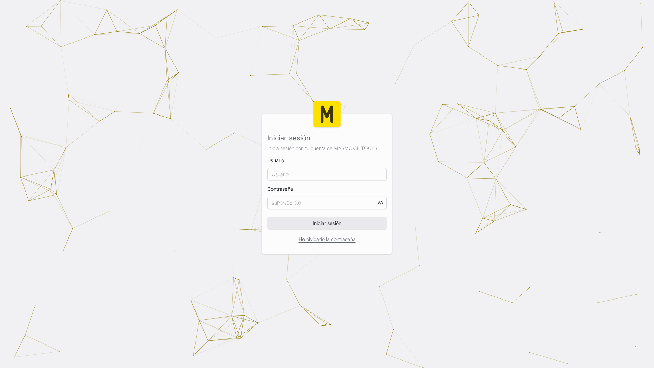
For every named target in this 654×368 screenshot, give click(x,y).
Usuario (275, 160)
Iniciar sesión (327, 223)
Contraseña (327, 197)
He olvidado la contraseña (327, 239)
